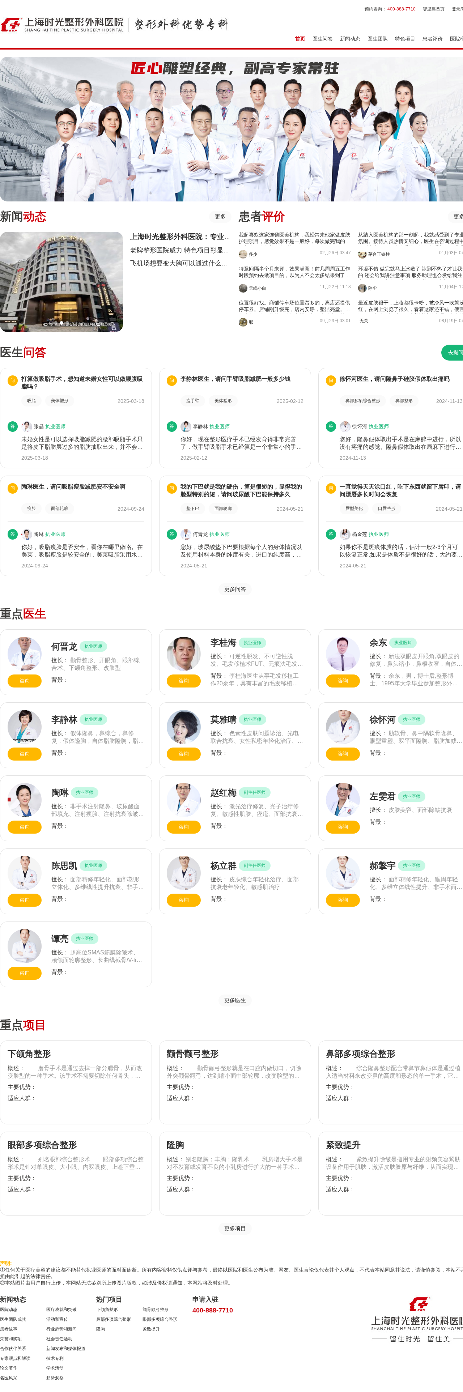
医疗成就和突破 (61, 1309)
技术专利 (55, 1358)
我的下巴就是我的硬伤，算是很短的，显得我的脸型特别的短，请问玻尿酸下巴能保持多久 (241, 490)
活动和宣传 (57, 1319)
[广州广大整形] (114, 24)
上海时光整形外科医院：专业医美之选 (191, 236)
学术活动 (55, 1368)
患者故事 (8, 1329)
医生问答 (323, 39)
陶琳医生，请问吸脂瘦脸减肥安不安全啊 (73, 487)
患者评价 (432, 39)
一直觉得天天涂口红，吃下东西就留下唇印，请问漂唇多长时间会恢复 (400, 490)
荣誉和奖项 (11, 1338)
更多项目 (235, 1228)
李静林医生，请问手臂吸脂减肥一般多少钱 (235, 379)
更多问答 (235, 589)
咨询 (25, 681)
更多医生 (235, 1000)
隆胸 (175, 1145)
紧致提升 (343, 1145)
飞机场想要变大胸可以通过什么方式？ (185, 263)
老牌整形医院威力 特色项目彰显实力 (183, 250)
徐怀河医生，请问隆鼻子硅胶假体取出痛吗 (395, 379)
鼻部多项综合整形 (360, 1054)
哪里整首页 (434, 9)
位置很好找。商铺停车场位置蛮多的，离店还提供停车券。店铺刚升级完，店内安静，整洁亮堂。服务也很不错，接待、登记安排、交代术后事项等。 (294, 307)
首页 (300, 39)
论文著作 (8, 1368)
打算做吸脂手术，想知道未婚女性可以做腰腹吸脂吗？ (82, 382)
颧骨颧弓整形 (193, 1054)
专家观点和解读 (15, 1358)
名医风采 (8, 1377)
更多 (220, 216)
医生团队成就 (13, 1319)
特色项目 (405, 39)
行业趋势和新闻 (61, 1329)
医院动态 (8, 1309)
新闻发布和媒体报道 (65, 1348)
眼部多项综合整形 (42, 1145)
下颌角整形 (29, 1054)
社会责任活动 (59, 1338)
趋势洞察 (55, 1377)
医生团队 (378, 39)
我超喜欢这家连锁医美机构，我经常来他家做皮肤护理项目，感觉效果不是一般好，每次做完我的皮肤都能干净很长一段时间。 (294, 239)
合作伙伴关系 (13, 1348)
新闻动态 (350, 39)
